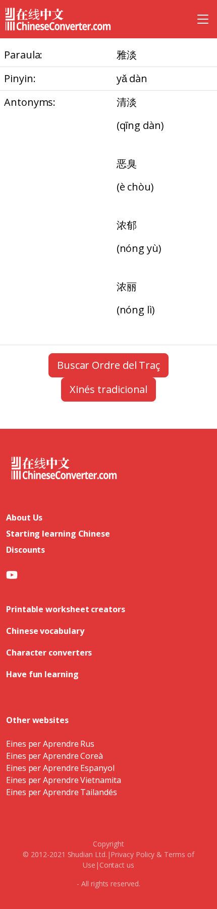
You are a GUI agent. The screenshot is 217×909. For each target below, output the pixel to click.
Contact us (116, 865)
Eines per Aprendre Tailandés (61, 792)
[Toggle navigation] (203, 19)
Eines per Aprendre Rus (50, 743)
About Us (24, 517)
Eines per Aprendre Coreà (54, 755)
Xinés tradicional (109, 389)
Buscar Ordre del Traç (108, 365)
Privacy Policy (132, 854)
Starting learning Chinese (58, 533)
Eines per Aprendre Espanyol (60, 767)
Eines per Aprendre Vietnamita (63, 780)
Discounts (25, 549)
